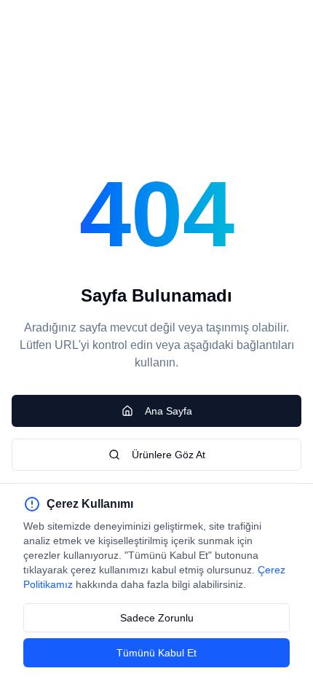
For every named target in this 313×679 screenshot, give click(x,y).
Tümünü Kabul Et (156, 653)
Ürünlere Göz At (168, 454)
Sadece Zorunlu (157, 618)
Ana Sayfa (168, 411)
